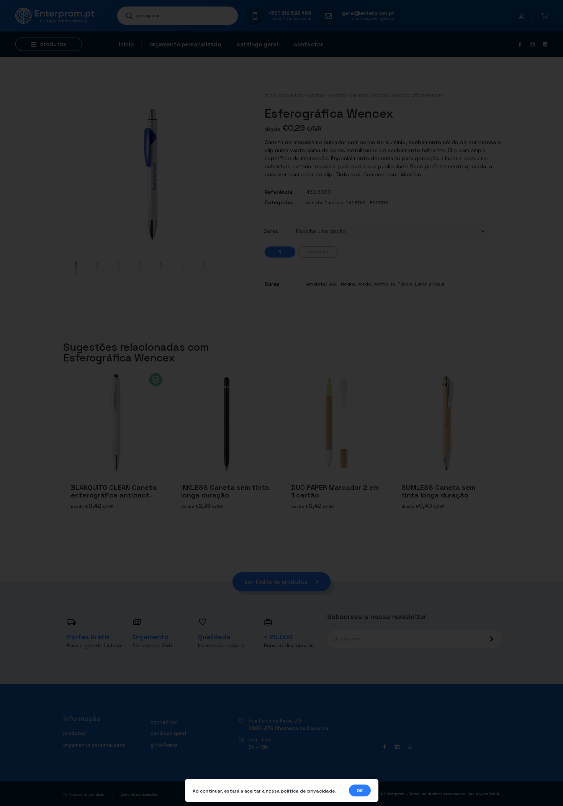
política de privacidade (308, 791)
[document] (281, 403)
